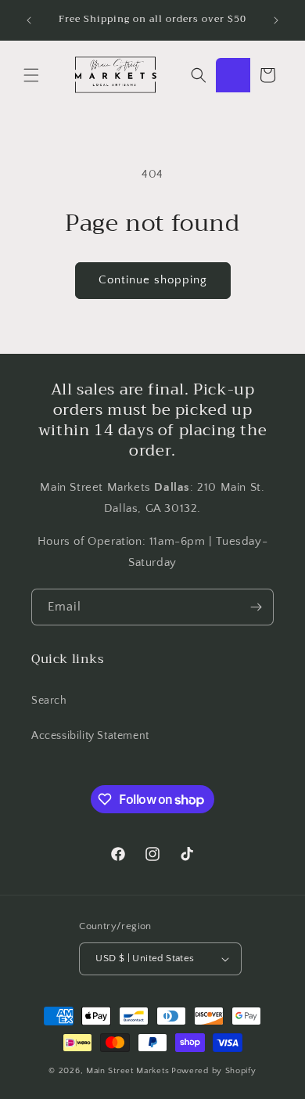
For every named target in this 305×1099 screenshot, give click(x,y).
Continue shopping (153, 279)
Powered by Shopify (214, 1071)
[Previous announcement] (29, 20)
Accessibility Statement (90, 736)
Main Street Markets (127, 1071)
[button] (31, 75)
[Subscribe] (256, 607)
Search (49, 700)
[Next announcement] (276, 20)
